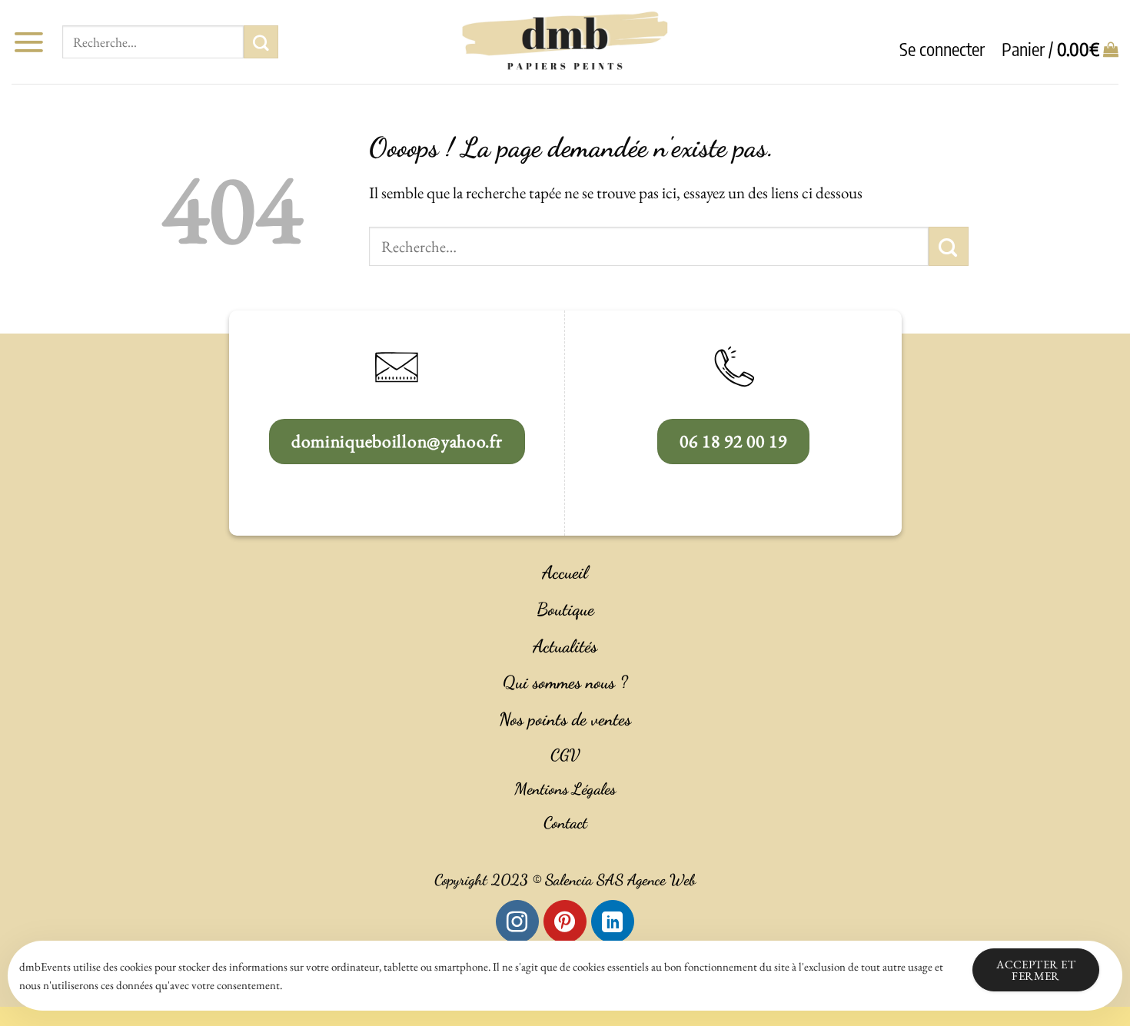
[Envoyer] (261, 42)
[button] (28, 42)
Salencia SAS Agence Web (620, 880)
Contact (565, 822)
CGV (565, 755)
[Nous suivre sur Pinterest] (565, 921)
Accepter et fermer (1035, 970)
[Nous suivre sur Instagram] (517, 921)
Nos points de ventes (565, 719)
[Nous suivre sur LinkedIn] (612, 921)
